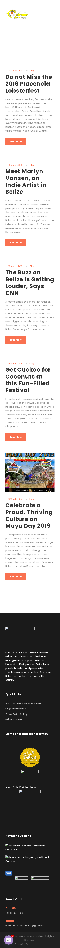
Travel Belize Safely (16, 714)
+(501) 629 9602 (14, 913)
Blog (32, 70)
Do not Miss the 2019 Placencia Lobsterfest (28, 84)
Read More (16, 141)
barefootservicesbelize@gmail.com (25, 925)
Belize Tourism (13, 719)
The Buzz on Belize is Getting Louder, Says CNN (29, 282)
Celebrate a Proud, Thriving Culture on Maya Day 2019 (29, 515)
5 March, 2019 (15, 363)
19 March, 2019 (15, 70)
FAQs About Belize (15, 708)
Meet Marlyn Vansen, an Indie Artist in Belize (26, 181)
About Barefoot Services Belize (23, 703)
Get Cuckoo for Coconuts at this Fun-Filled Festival (28, 380)
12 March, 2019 (15, 266)
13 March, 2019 (15, 165)
